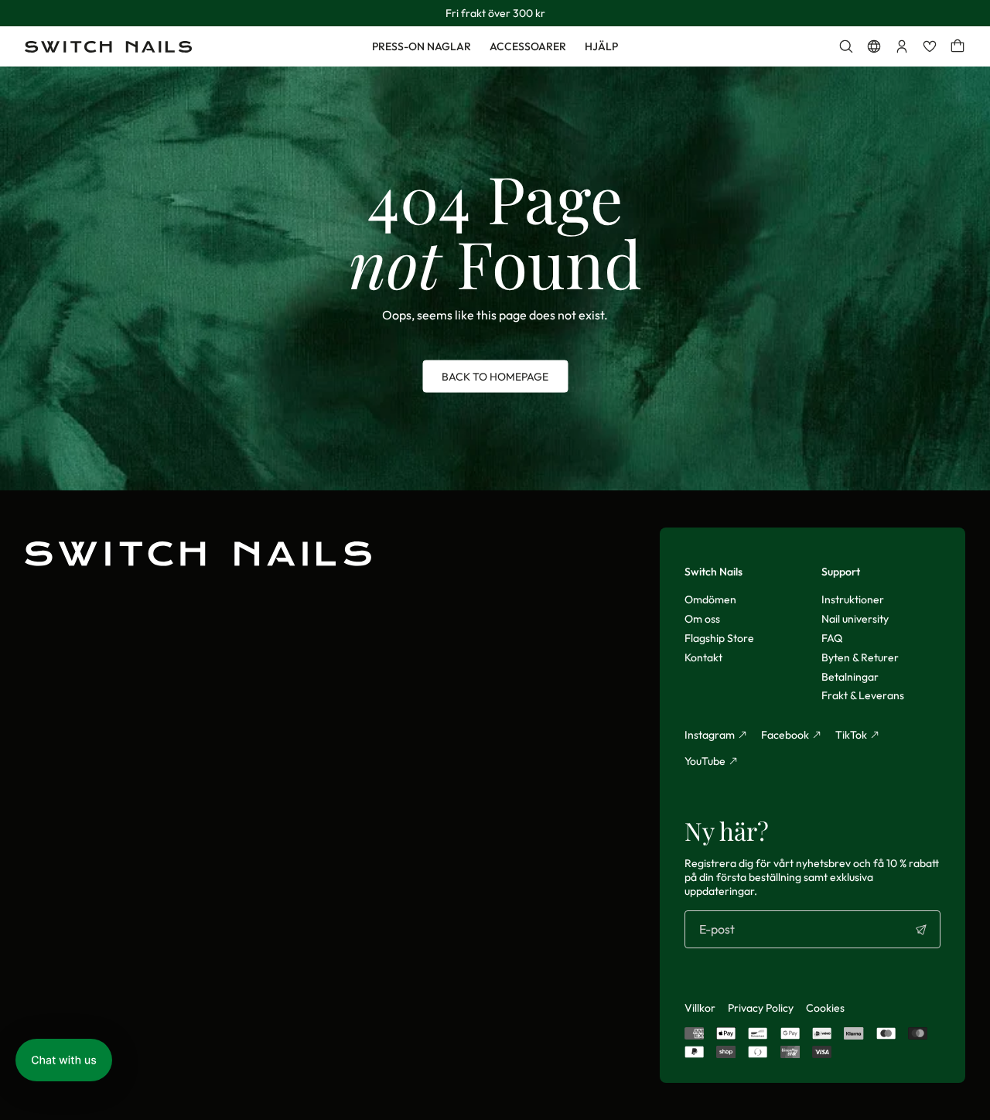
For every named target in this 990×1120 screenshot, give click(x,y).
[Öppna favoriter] (929, 46)
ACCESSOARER (528, 46)
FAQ (831, 638)
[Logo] (108, 47)
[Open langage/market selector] (874, 46)
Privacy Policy (761, 1008)
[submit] (921, 930)
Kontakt (703, 657)
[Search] (846, 46)
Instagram (709, 735)
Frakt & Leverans (862, 695)
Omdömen (710, 599)
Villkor (699, 1008)
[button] (63, 1060)
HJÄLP (601, 46)
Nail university (855, 619)
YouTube (704, 761)
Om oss (702, 619)
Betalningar (850, 677)
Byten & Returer (860, 657)
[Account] (902, 46)
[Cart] (957, 46)
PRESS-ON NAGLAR (421, 46)
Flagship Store (719, 638)
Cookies (825, 1008)
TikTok (851, 735)
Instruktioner (852, 599)
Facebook (785, 735)
